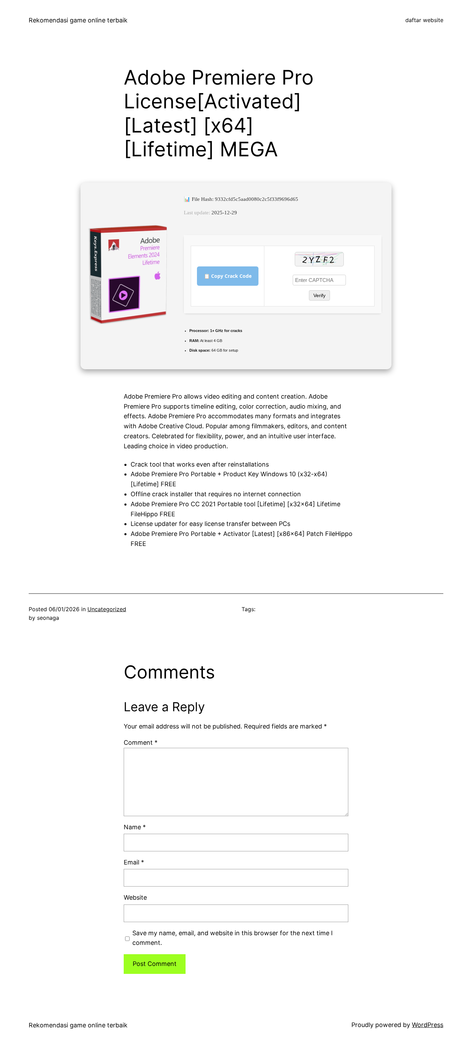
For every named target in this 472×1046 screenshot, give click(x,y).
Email (134, 862)
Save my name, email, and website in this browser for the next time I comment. (232, 938)
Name (135, 827)
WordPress (427, 1024)
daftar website (424, 20)
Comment (141, 742)
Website (135, 897)
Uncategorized (106, 609)
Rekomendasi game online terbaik (78, 20)
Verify (319, 295)
